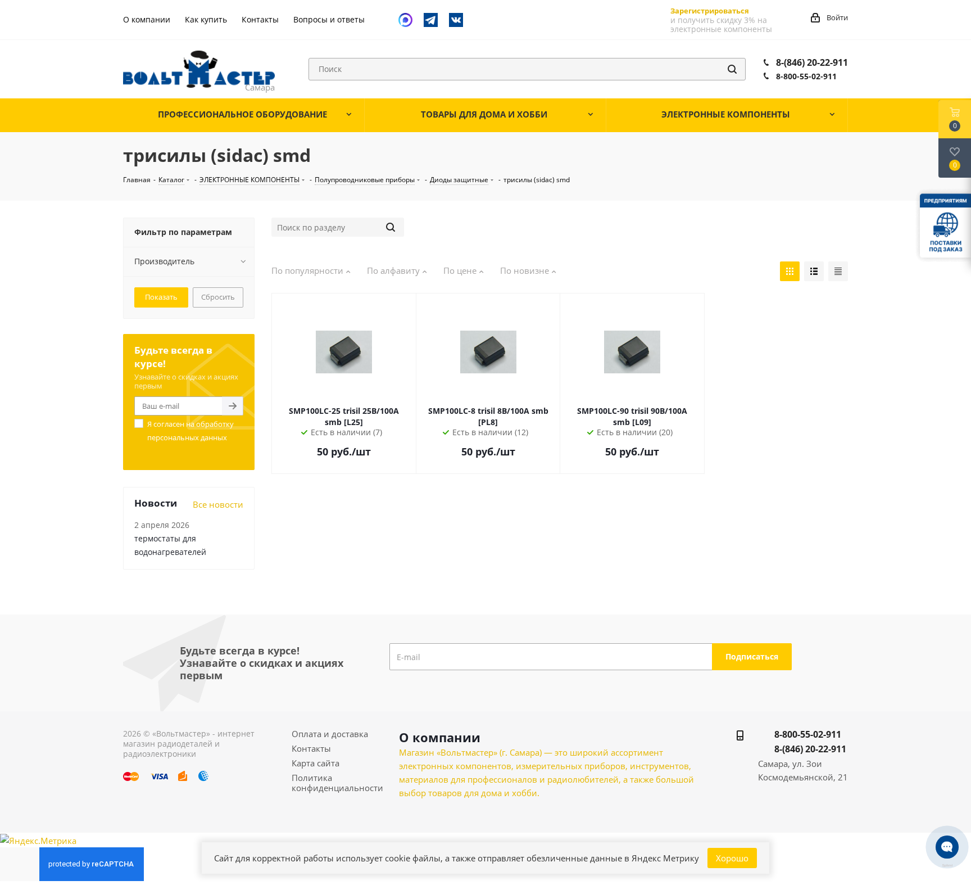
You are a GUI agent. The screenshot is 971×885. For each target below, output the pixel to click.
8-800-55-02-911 (806, 76)
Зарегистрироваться (709, 11)
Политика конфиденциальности (337, 782)
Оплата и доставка (330, 733)
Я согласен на (190, 430)
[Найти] (732, 69)
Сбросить (218, 297)
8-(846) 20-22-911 (812, 62)
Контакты (311, 748)
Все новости (218, 504)
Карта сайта (315, 763)
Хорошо (732, 858)
